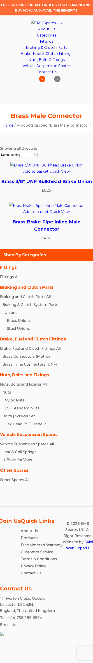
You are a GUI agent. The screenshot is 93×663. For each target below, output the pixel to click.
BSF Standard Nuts (22, 408)
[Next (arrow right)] (64, 566)
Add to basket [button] (36, 171)
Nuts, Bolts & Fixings (46, 60)
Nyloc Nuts (15, 400)
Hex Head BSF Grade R (25, 424)
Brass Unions (19, 320)
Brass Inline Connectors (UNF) (29, 364)
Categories (46, 35)
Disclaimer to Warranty (42, 545)
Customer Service (37, 552)
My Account (26, 82)
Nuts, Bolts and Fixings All (23, 384)
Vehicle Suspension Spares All (27, 444)
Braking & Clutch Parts (46, 47)
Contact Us (46, 72)
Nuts (6, 392)
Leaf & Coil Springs (19, 452)
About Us (46, 29)
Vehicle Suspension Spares (46, 66)
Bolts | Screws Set (18, 416)
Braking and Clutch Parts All (25, 297)
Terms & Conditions (39, 559)
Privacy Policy (33, 566)
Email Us (8, 625)
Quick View (59, 171)
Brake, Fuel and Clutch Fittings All (30, 348)
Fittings (46, 41)
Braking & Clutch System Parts (30, 305)
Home (8, 125)
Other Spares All (15, 480)
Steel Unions (18, 328)
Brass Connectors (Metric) (26, 356)
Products (29, 538)
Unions (11, 313)
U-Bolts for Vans (17, 460)
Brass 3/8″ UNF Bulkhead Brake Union (46, 181)
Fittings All (9, 277)
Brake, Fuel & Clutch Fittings (46, 53)
